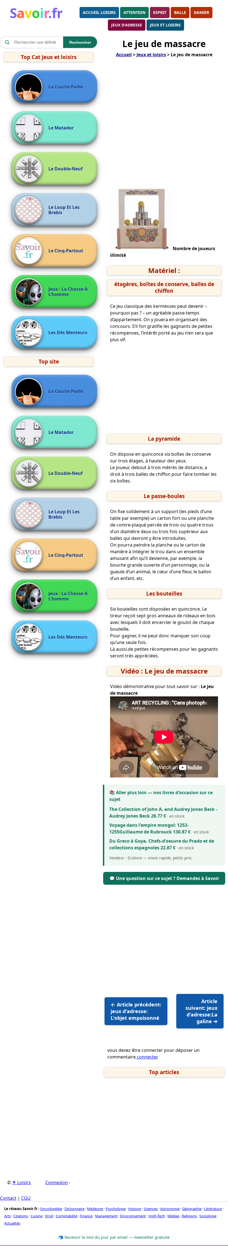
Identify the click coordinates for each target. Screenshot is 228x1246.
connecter (147, 1057)
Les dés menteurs (67, 332)
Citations (20, 1215)
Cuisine (37, 1215)
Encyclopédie (51, 1208)
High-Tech (156, 1215)
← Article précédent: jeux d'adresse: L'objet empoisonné (136, 1011)
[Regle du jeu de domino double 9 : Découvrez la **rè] (30, 169)
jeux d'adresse (126, 25)
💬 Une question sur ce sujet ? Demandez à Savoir (164, 878)
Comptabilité (66, 1215)
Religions (189, 1215)
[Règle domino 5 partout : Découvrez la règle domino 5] (30, 251)
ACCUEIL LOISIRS (99, 12)
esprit (159, 12)
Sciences (151, 1208)
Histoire (134, 1208)
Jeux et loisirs (165, 25)
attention (134, 12)
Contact (8, 1198)
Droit (49, 1215)
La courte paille (65, 87)
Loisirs (21, 1182)
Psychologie (116, 1208)
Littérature (213, 1208)
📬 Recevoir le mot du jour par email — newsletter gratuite (114, 1237)
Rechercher (80, 42)
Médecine (95, 1208)
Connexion (56, 1182)
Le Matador (61, 128)
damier (201, 12)
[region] (164, 125)
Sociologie (207, 1215)
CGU (26, 1198)
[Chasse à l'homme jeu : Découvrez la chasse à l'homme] (30, 292)
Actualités (12, 1223)
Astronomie (170, 1208)
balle (180, 12)
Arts (7, 1215)
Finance (86, 1215)
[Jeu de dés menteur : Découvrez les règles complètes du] (30, 333)
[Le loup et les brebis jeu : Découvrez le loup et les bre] (30, 210)
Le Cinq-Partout (65, 250)
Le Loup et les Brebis (64, 210)
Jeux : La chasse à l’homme (68, 292)
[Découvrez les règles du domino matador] (30, 128)
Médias (173, 1215)
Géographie (192, 1208)
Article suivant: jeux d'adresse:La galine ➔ (201, 1011)
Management (106, 1215)
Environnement (133, 1215)
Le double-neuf (65, 169)
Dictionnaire (75, 1208)
